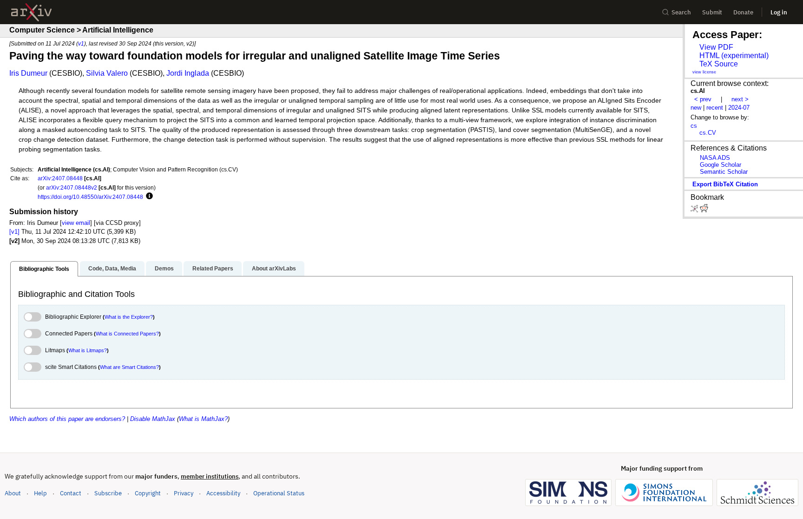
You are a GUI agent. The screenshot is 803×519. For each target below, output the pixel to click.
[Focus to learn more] (148, 196)
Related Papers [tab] (212, 268)
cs (694, 125)
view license (704, 72)
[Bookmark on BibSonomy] (695, 210)
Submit (712, 12)
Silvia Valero (107, 73)
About (13, 493)
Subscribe (108, 493)
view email (76, 222)
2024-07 (739, 107)
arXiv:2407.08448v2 (71, 187)
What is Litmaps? (87, 350)
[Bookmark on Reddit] (704, 210)
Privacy (183, 493)
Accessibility (223, 493)
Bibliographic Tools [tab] (44, 269)
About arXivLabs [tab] (274, 268)
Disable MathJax (152, 418)
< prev (702, 99)
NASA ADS (715, 157)
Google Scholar (720, 164)
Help (40, 493)
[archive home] (31, 12)
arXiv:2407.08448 (60, 178)
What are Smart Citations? (129, 367)
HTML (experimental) (734, 55)
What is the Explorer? (129, 317)
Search (681, 12)
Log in (778, 12)
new (696, 107)
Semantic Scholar (724, 171)
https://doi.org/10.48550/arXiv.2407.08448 (90, 197)
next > (740, 99)
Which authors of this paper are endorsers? (67, 418)
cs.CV (707, 132)
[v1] (14, 231)
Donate (743, 12)
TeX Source (718, 64)
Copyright (148, 493)
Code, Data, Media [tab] (112, 268)
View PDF (716, 47)
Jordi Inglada (187, 73)
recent (714, 107)
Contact (70, 493)
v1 (81, 43)
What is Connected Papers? (127, 333)
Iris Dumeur (28, 73)
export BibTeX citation (725, 184)
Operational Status (278, 493)
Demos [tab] (164, 268)
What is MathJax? (203, 418)
